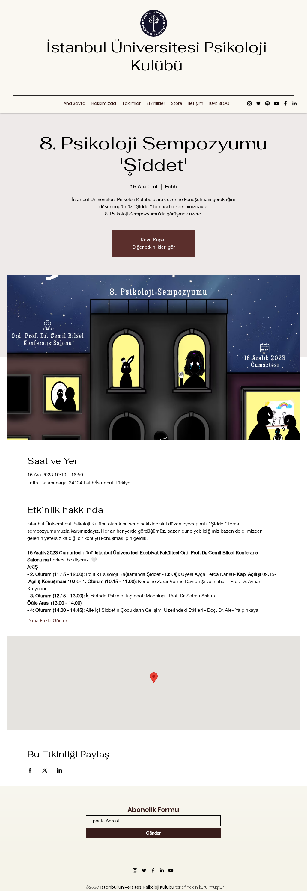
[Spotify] (267, 103)
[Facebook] (285, 103)
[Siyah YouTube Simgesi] (276, 103)
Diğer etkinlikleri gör (153, 247)
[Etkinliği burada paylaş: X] (45, 770)
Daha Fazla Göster (47, 620)
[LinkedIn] (294, 103)
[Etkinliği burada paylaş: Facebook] (30, 770)
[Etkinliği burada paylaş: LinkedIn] (59, 770)
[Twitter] (258, 103)
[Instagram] (249, 103)
